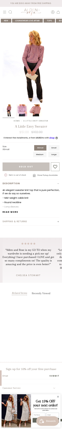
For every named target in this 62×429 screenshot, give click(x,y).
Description (11, 183)
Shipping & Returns (15, 221)
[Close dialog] (58, 397)
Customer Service (12, 388)
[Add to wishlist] (55, 166)
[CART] (58, 12)
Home (17, 121)
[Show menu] (4, 12)
